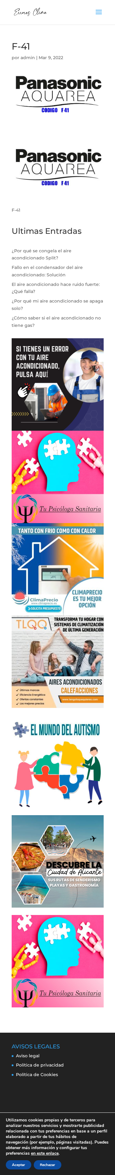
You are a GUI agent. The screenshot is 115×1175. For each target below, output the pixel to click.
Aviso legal (28, 1056)
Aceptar (18, 1164)
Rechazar (47, 1164)
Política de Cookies (37, 1074)
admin (28, 57)
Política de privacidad (40, 1065)
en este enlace (45, 1153)
